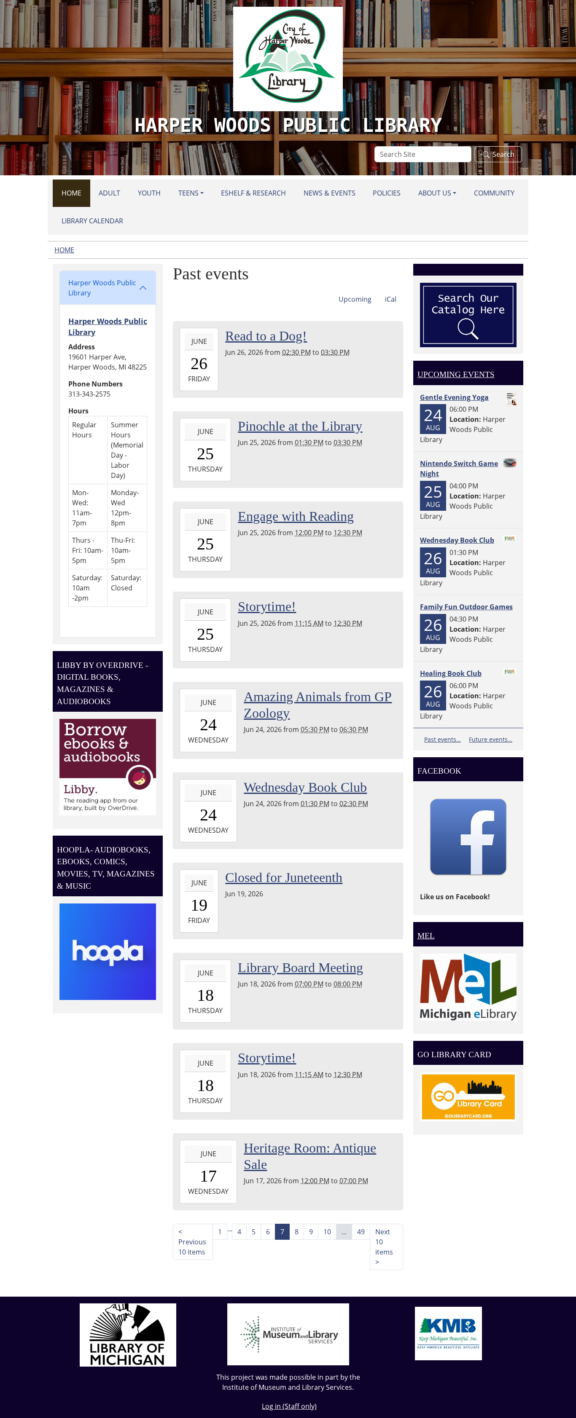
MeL (426, 935)
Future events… (490, 739)
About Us (434, 193)
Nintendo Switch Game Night (459, 468)
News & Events (329, 193)
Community (494, 193)
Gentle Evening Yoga (454, 397)
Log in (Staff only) (289, 1406)
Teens (188, 193)
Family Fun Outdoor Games (466, 606)
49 (361, 1231)
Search (503, 154)
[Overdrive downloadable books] (107, 766)
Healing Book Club (451, 673)
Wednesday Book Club (457, 540)
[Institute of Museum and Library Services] (288, 1333)
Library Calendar (92, 220)
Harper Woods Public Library (102, 288)
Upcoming (355, 299)
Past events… (442, 739)
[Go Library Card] (468, 1096)
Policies (387, 193)
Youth (149, 193)
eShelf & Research (253, 193)
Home (71, 193)
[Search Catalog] (468, 314)
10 (327, 1231)
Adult (109, 193)
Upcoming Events (456, 374)
